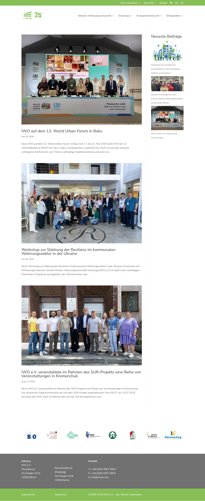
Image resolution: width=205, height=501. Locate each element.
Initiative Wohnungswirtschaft (94, 16)
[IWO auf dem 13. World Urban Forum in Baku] (167, 119)
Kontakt (163, 3)
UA (176, 3)
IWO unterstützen (129, 3)
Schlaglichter (173, 16)
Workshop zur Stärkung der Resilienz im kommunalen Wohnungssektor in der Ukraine (68, 251)
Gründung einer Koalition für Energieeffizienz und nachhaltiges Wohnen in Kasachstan (165, 69)
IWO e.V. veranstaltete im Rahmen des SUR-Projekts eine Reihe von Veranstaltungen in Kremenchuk (81, 374)
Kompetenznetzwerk (148, 16)
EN (182, 3)
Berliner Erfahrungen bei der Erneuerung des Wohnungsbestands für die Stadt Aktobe (167, 98)
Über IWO (149, 3)
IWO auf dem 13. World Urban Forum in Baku (61, 131)
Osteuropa (124, 16)
